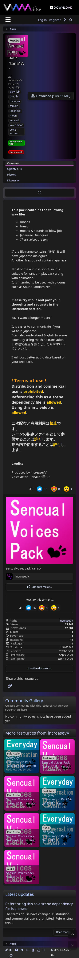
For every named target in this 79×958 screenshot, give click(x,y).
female (14, 106)
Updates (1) (14, 169)
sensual (14, 120)
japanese (15, 111)
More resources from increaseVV (37, 733)
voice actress (14, 131)
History (11, 174)
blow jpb (15, 91)
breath (14, 96)
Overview (13, 163)
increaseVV (15, 80)
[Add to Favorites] (39, 193)
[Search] (71, 20)
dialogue (15, 101)
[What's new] (65, 20)
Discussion (13, 180)
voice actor (16, 125)
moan (13, 115)
